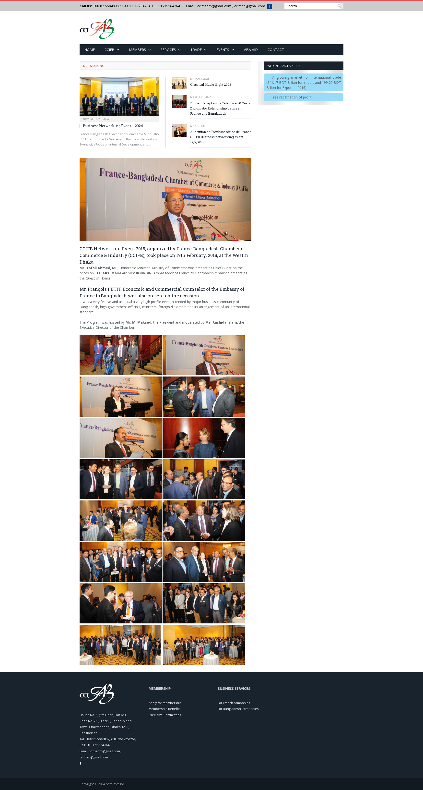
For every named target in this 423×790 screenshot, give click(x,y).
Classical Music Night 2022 (210, 84)
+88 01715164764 (165, 6)
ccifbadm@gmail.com (214, 6)
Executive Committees (165, 715)
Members (137, 49)
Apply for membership (165, 703)
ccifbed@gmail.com (249, 6)
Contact (276, 49)
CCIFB (109, 49)
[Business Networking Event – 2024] (119, 98)
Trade (196, 49)
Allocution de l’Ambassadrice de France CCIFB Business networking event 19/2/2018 (220, 137)
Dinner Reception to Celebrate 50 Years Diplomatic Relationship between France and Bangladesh (220, 108)
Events (222, 49)
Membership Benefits (165, 708)
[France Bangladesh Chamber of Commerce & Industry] (97, 28)
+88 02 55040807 (106, 6)
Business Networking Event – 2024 (113, 125)
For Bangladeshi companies (238, 708)
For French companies (234, 703)
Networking (94, 65)
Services (168, 49)
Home (89, 49)
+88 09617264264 (136, 6)
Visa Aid (251, 49)
